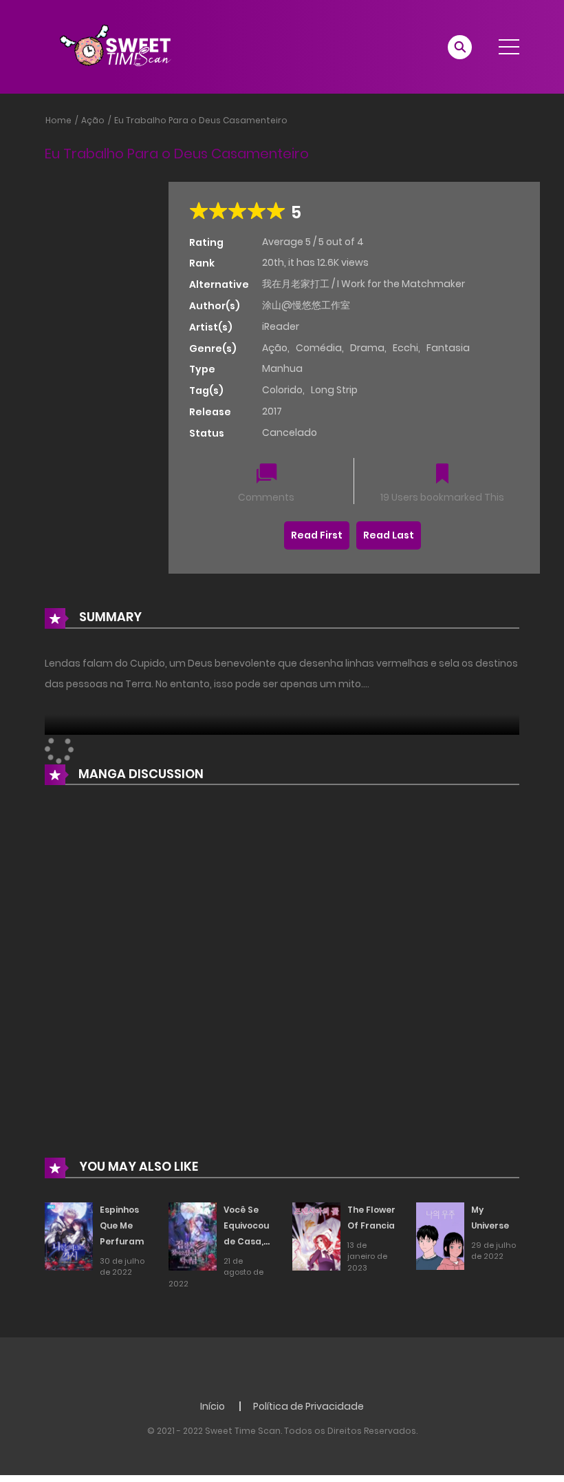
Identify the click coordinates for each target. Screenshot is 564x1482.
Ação (93, 120)
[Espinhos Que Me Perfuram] (69, 1235)
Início (212, 1406)
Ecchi (405, 348)
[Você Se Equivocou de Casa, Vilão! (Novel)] (193, 1235)
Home (58, 120)
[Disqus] (282, 981)
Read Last (388, 535)
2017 (272, 411)
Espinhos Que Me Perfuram (122, 1225)
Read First (317, 535)
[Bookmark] (442, 475)
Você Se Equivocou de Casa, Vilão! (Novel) (246, 1241)
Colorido (282, 390)
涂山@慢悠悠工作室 (306, 305)
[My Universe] (440, 1235)
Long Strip (334, 390)
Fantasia (448, 348)
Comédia (319, 348)
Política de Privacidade (308, 1406)
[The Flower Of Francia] (316, 1235)
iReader (280, 326)
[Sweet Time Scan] (124, 46)
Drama (367, 348)
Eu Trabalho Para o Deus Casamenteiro (201, 120)
